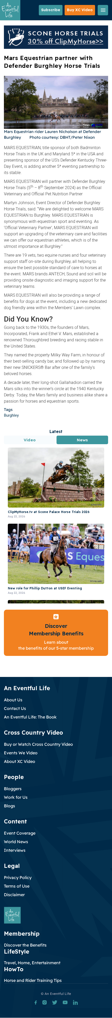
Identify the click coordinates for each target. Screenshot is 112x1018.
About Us (13, 699)
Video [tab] (30, 439)
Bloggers (13, 788)
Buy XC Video (80, 10)
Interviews (15, 850)
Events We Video (21, 752)
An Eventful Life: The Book (30, 717)
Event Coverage (19, 833)
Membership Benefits (56, 633)
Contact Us (15, 708)
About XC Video (19, 761)
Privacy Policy (18, 877)
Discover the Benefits (25, 945)
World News (16, 841)
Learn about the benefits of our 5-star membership (56, 645)
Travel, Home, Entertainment (32, 962)
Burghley (11, 415)
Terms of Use (16, 886)
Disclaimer (14, 894)
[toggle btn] (103, 10)
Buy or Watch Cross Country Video (38, 744)
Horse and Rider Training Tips (33, 980)
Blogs (9, 805)
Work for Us (16, 797)
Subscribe (50, 10)
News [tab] (82, 439)
